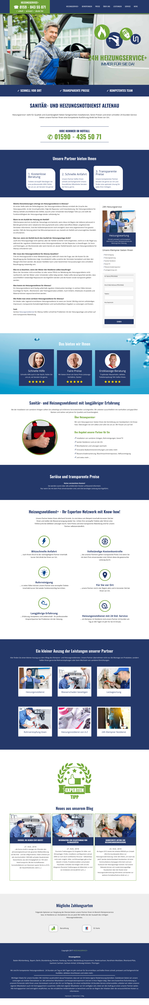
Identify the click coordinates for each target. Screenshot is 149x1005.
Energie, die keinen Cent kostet (30, 840)
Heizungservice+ (72, 6)
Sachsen (60, 963)
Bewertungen (87, 6)
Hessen (70, 960)
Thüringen (95, 963)
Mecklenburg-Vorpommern (83, 960)
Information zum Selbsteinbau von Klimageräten (73, 841)
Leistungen (117, 6)
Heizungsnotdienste (26, 312)
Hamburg (62, 960)
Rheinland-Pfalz (129, 960)
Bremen (55, 960)
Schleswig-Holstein (84, 963)
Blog (82, 996)
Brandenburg (46, 960)
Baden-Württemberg (21, 960)
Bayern (32, 960)
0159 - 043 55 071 (30, 7)
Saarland (53, 963)
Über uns (106, 6)
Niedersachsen (100, 960)
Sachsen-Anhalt (70, 963)
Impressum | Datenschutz (72, 996)
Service (128, 6)
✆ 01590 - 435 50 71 (74, 136)
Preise (97, 6)
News (136, 6)
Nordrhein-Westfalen (115, 960)
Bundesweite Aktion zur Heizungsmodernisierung (115, 841)
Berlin (38, 960)
